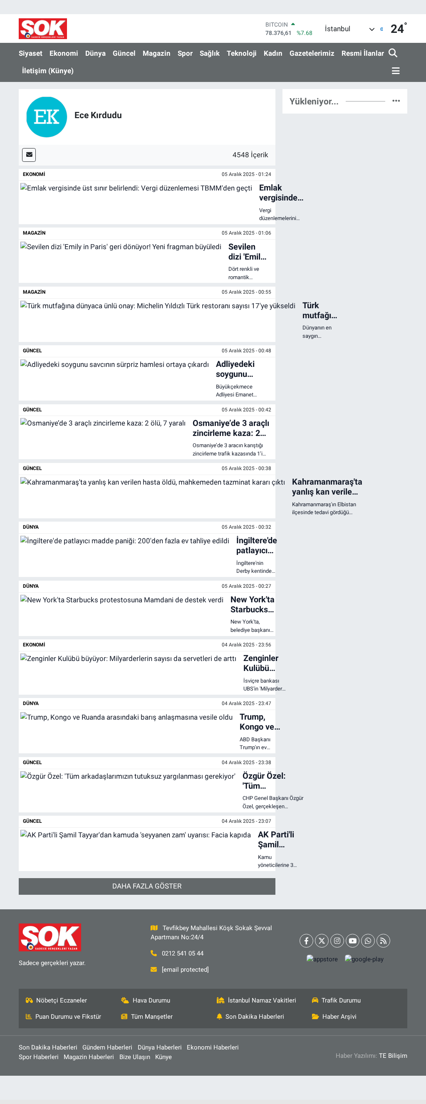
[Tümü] (396, 101)
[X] (322, 941)
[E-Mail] (29, 155)
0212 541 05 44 (182, 953)
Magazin (157, 53)
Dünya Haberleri (160, 1047)
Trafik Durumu (341, 1000)
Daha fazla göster (146, 886)
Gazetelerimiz (312, 53)
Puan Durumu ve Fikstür (68, 1016)
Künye (163, 1057)
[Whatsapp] (368, 941)
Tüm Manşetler (152, 1016)
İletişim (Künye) (48, 71)
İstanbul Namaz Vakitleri (262, 1000)
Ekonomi (64, 53)
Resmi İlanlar (363, 53)
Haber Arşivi (339, 1016)
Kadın (273, 53)
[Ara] (394, 53)
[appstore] (322, 959)
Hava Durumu (151, 1000)
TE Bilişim (393, 1055)
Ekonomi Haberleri (213, 1047)
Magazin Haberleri (89, 1057)
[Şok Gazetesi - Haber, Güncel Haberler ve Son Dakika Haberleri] (43, 28)
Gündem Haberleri (107, 1047)
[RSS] (383, 941)
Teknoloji (242, 53)
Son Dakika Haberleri (254, 1016)
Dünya (95, 53)
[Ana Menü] (394, 71)
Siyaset (30, 53)
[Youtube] (352, 941)
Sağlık (210, 53)
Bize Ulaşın (134, 1057)
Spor (185, 53)
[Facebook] (306, 941)
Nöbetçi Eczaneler (61, 1000)
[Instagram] (337, 941)
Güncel (124, 53)
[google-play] (364, 959)
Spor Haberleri (39, 1057)
